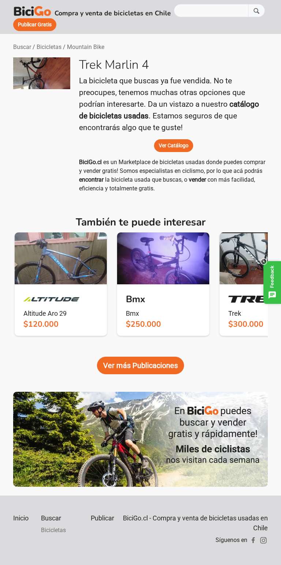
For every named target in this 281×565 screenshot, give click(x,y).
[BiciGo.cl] (32, 10)
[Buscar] (256, 10)
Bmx (132, 313)
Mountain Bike (85, 46)
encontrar (91, 179)
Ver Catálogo (173, 145)
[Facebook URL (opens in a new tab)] (253, 539)
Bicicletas (49, 46)
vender (197, 179)
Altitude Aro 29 (45, 313)
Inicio (21, 518)
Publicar (102, 518)
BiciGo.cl (90, 162)
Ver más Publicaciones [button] (140, 365)
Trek (234, 313)
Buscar (22, 46)
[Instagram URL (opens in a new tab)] (263, 539)
